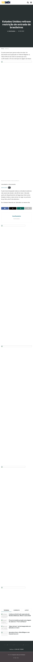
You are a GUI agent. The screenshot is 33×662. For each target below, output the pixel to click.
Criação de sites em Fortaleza (18, 654)
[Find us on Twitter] (18, 658)
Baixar (9, 187)
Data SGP (26, 644)
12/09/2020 (21, 31)
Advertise (10, 644)
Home (2, 48)
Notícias (7, 48)
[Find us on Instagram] (15, 658)
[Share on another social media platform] (28, 208)
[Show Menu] (31, 2)
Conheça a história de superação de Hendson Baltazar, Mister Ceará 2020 (20, 614)
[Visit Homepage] (5, 2)
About (5, 644)
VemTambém (12, 31)
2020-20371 (4, 187)
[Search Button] (28, 2)
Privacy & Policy (19, 644)
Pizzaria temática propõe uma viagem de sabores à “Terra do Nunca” (20, 620)
